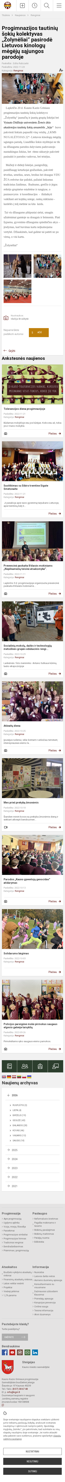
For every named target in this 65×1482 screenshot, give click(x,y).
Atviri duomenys (42, 1314)
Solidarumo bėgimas (16, 953)
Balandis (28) (20, 1125)
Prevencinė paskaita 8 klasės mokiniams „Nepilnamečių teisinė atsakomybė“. (28, 567)
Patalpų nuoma (41, 1238)
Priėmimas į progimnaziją (16, 1250)
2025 (15, 1150)
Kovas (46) (18, 1130)
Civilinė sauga (41, 1306)
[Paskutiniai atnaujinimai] (35, 5)
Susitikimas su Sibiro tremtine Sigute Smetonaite (26, 487)
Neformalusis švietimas (46, 1219)
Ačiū (37, 332)
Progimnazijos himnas (15, 1238)
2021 (15, 1186)
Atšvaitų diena (12, 725)
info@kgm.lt (13, 1392)
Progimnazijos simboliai (16, 1234)
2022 (15, 1177)
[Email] (27, 1352)
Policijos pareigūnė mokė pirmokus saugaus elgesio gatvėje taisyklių (30, 1026)
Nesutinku (32, 1461)
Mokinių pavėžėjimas (44, 1230)
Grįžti (12, 351)
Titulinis (6, 15)
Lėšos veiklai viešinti (14, 1283)
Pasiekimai (9, 1230)
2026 (15, 1095)
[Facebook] (5, 1352)
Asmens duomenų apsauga (48, 1280)
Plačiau (53, 433)
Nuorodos (39, 1272)
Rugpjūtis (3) (20, 1105)
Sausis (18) (18, 1140)
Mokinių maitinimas (44, 1234)
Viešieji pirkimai (11, 1291)
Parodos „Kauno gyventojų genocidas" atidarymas (27, 881)
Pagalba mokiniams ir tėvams (45, 1224)
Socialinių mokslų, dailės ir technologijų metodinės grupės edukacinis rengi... (28, 647)
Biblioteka (39, 1242)
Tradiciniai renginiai (13, 1242)
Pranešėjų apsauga (43, 1298)
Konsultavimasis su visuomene (44, 1286)
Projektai (8, 1287)
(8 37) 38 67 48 (20, 1389)
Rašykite (9, 1337)
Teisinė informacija (43, 1310)
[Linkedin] (35, 1352)
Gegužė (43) (19, 1120)
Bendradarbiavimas (13, 1246)
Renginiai (35, 15)
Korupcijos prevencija (45, 1302)
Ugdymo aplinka (12, 1223)
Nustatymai (32, 1451)
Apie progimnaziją (12, 1219)
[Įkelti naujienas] (22, 5)
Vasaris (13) (19, 1135)
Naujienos (20, 15)
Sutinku (32, 1471)
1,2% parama (10, 1295)
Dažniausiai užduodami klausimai (46, 1293)
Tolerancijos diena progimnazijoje (24, 408)
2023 (15, 1168)
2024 (15, 1159)
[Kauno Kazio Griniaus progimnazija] (8, 5)
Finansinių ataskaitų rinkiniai (18, 1279)
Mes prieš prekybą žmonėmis (21, 802)
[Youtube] (12, 1352)
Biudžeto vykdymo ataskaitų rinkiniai (18, 1274)
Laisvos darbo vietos (44, 1276)
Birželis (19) (19, 1115)
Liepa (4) (17, 1110)
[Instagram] (20, 1352)
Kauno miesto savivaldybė (35, 1367)
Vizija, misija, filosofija (15, 1226)
